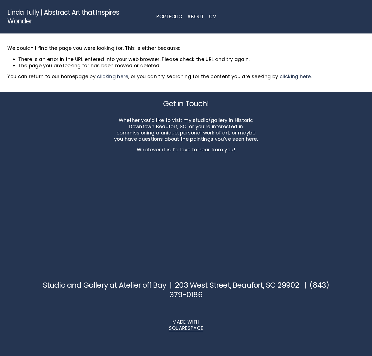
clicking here (112, 76)
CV (212, 16)
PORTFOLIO (169, 16)
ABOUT (195, 16)
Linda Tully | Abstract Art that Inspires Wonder (63, 16)
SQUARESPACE (186, 328)
